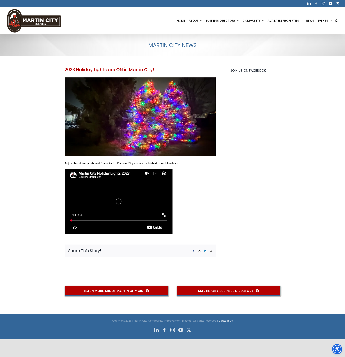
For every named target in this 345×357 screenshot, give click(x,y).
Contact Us (225, 321)
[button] (336, 20)
